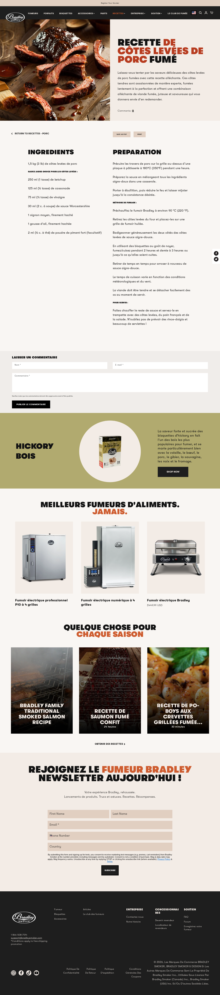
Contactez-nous (134, 917)
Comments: (126, 110)
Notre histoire (133, 921)
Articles (87, 909)
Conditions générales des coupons (133, 973)
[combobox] (53, 836)
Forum (187, 921)
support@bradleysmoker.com (26, 938)
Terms (109, 861)
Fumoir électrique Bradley (168, 600)
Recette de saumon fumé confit (110, 716)
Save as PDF (122, 134)
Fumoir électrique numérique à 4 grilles (108, 602)
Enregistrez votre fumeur (193, 928)
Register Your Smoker (110, 3)
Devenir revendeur (164, 920)
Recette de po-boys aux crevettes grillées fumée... (178, 714)
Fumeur (58, 909)
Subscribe (110, 870)
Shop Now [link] (173, 471)
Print (139, 134)
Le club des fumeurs (93, 914)
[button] (86, 13)
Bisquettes (59, 914)
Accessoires (60, 918)
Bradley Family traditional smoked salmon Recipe (42, 714)
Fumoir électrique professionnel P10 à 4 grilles (41, 602)
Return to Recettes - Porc (31, 133)
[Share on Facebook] (216, 253)
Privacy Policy (163, 859)
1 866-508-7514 (19, 935)
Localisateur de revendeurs (163, 926)
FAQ (186, 917)
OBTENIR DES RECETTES (109, 744)
